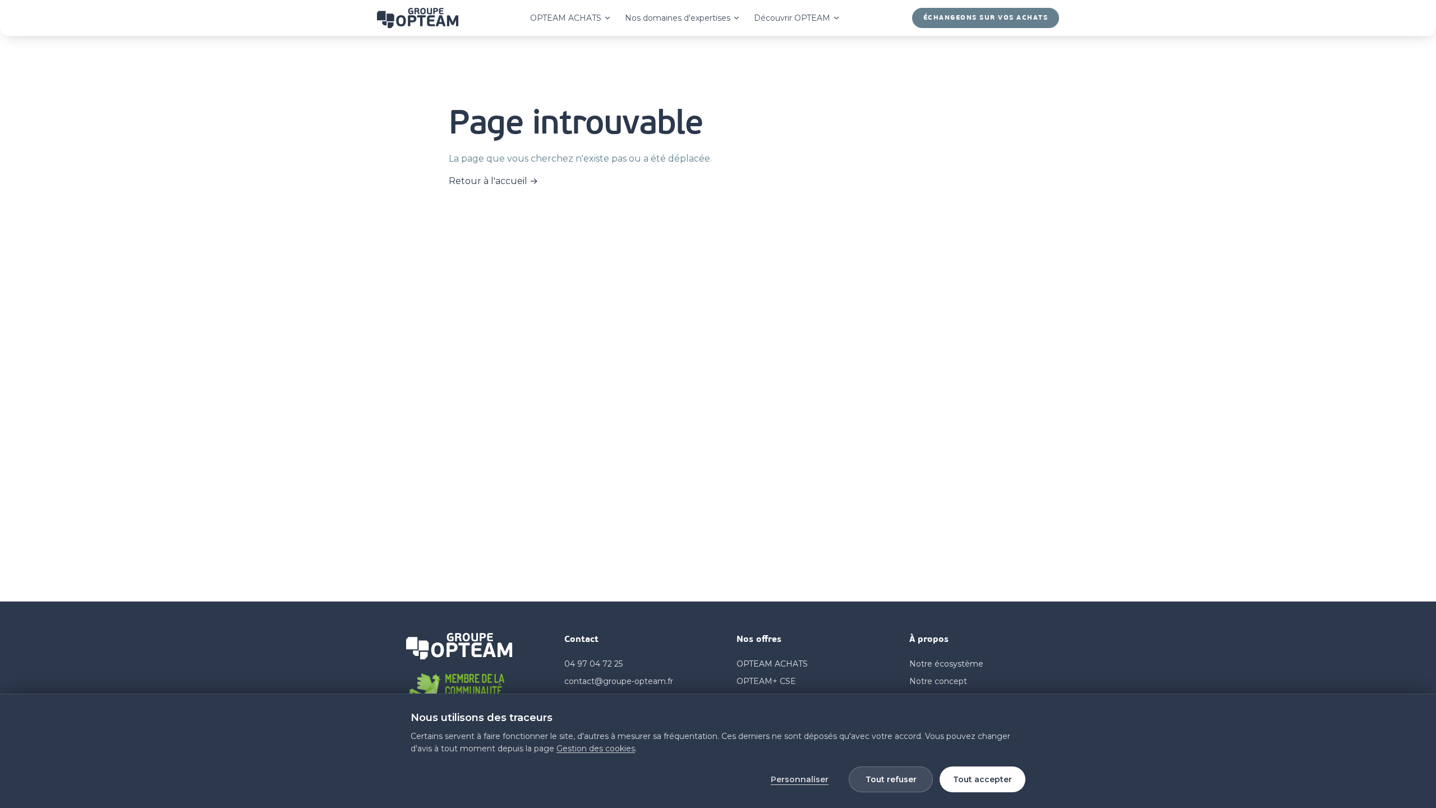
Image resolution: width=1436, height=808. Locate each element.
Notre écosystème (946, 664)
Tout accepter (982, 779)
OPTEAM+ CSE (766, 681)
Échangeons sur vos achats (985, 18)
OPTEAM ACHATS (565, 18)
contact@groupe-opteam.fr (618, 681)
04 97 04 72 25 (593, 664)
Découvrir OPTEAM (792, 18)
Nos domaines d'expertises (677, 18)
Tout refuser (891, 779)
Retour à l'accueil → (493, 181)
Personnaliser (800, 779)
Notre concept (938, 681)
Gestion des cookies (595, 748)
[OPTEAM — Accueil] (417, 18)
